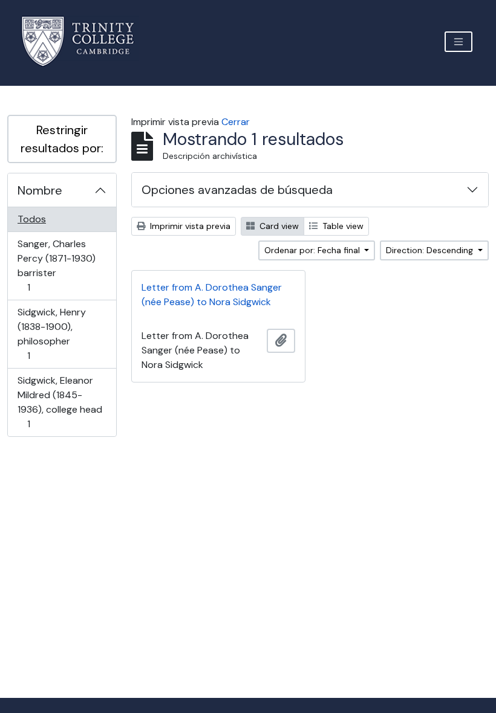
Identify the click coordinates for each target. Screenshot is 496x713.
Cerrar (235, 121)
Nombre (40, 190)
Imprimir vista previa (189, 226)
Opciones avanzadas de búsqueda (237, 190)
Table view (342, 226)
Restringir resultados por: (62, 139)
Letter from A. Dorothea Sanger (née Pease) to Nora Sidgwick (212, 294)
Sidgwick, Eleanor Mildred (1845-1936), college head (59, 401)
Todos (32, 219)
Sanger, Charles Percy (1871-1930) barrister (56, 265)
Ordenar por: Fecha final (313, 250)
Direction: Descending (430, 250)
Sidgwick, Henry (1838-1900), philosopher (51, 333)
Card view (278, 226)
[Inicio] (85, 41)
